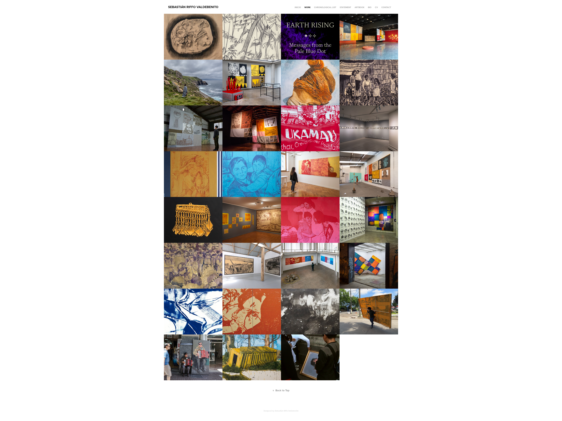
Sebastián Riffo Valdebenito (193, 7)
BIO (369, 7)
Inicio (298, 7)
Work (307, 7)
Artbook (359, 7)
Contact (386, 7)
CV (376, 7)
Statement (345, 7)
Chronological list (325, 7)
